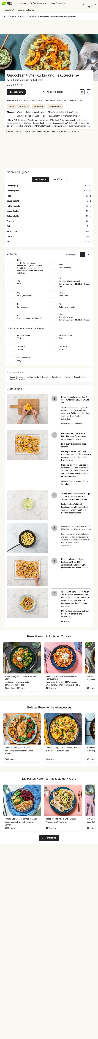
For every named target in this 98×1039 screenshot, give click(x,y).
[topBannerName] (49, 26)
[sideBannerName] (49, 150)
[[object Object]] (82, 91)
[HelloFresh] (7, 3)
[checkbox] (8, 85)
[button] (49, 254)
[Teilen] (88, 91)
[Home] (4, 16)
